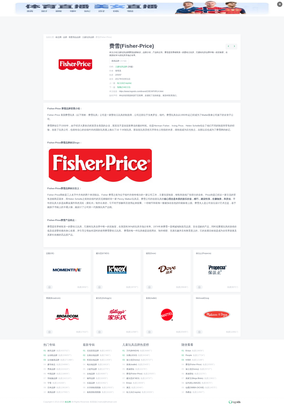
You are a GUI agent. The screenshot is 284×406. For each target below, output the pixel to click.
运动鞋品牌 (52, 355)
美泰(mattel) (151, 298)
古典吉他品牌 (93, 355)
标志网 (58, 37)
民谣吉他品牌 (93, 360)
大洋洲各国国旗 (94, 387)
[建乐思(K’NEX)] (117, 270)
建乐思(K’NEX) (102, 253)
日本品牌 (51, 387)
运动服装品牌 (53, 360)
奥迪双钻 (130, 369)
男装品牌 (51, 369)
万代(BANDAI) (132, 351)
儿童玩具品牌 (88, 37)
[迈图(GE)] (67, 270)
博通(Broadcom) (53, 298)
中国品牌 (51, 374)
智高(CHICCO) (123, 87)
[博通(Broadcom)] (67, 314)
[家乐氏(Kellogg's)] (117, 314)
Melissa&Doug (202, 298)
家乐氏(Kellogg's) (103, 298)
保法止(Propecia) (203, 253)
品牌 (65, 37)
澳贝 (128, 387)
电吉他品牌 (92, 364)
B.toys (129, 383)
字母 (49, 383)
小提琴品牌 (92, 369)
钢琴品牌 (91, 378)
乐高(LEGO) (131, 355)
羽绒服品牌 (52, 378)
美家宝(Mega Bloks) (194, 378)
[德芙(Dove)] (167, 270)
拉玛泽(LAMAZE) (193, 383)
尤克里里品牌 (93, 351)
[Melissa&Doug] (217, 314)
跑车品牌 (51, 351)
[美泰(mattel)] (167, 314)
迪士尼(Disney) (133, 360)
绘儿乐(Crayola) (124, 83)
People (189, 355)
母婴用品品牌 (75, 37)
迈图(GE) (50, 253)
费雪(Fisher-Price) (134, 374)
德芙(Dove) (151, 253)
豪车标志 (51, 364)
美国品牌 (119, 61)
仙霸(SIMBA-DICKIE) (195, 387)
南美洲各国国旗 (94, 392)
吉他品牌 (91, 374)
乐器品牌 (91, 383)
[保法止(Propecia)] (217, 270)
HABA (188, 360)
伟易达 (188, 392)
